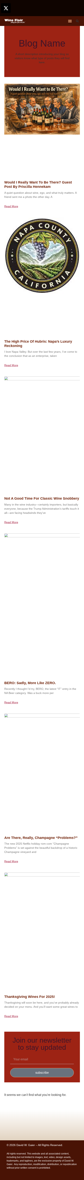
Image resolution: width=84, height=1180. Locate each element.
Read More (11, 206)
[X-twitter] (6, 8)
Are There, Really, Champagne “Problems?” (41, 838)
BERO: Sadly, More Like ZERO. (30, 683)
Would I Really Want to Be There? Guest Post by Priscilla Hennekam (38, 184)
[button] (70, 21)
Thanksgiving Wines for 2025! (29, 997)
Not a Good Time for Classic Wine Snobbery (41, 498)
